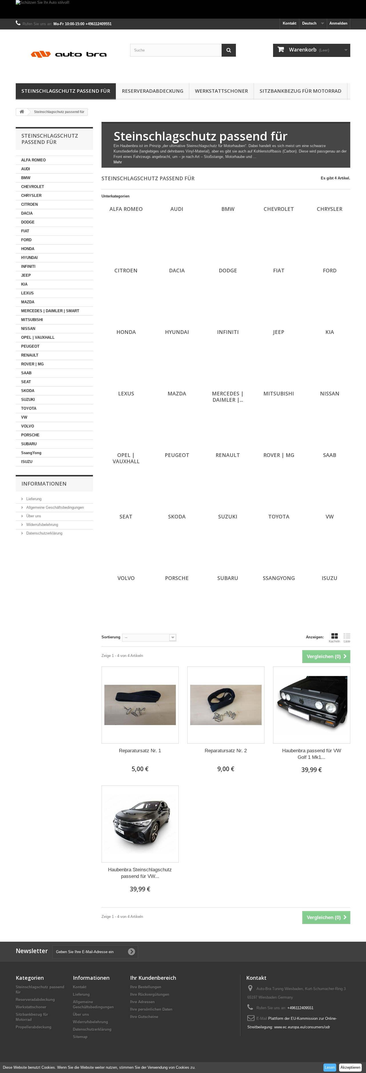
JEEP (26, 275)
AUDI (25, 169)
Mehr (118, 162)
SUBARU (29, 444)
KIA (24, 284)
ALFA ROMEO (33, 160)
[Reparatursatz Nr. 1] (140, 705)
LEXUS (27, 293)
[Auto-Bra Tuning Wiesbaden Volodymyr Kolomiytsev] (69, 55)
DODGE (28, 222)
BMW (25, 178)
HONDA (27, 249)
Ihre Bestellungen (145, 987)
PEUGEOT (30, 346)
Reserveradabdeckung (152, 91)
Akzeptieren (350, 1067)
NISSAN (28, 328)
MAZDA (27, 302)
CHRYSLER (31, 195)
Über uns (33, 516)
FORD (26, 240)
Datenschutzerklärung (43, 533)
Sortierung (111, 637)
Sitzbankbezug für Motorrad (300, 91)
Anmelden (338, 23)
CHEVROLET (32, 187)
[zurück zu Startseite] (21, 112)
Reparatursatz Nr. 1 (140, 750)
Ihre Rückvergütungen (149, 994)
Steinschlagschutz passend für (65, 91)
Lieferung (33, 499)
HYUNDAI (29, 258)
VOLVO (27, 426)
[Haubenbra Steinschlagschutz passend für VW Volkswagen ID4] (140, 824)
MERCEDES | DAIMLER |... (228, 396)
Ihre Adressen (142, 1002)
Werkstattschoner (221, 91)
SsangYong (31, 453)
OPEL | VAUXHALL (38, 337)
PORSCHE (30, 435)
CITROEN (29, 204)
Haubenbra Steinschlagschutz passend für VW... (140, 873)
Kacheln (334, 641)
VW (24, 417)
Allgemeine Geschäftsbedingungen (54, 507)
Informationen (44, 483)
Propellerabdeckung (33, 1027)
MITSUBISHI (32, 320)
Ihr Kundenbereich (153, 977)
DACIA (27, 213)
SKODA (27, 391)
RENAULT (29, 355)
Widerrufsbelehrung (41, 524)
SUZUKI (28, 399)
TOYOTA (28, 408)
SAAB (26, 373)
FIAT (25, 231)
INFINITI (28, 266)
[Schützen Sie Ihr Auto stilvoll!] (183, 9)
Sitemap (80, 1037)
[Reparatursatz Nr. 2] (226, 705)
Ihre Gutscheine (144, 1017)
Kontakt (289, 23)
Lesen (330, 1067)
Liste (347, 641)
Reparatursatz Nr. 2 (226, 750)
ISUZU (26, 462)
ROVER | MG (32, 364)
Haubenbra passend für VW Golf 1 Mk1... (311, 754)
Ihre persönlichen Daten (151, 1009)
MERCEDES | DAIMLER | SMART (50, 311)
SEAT (26, 382)
